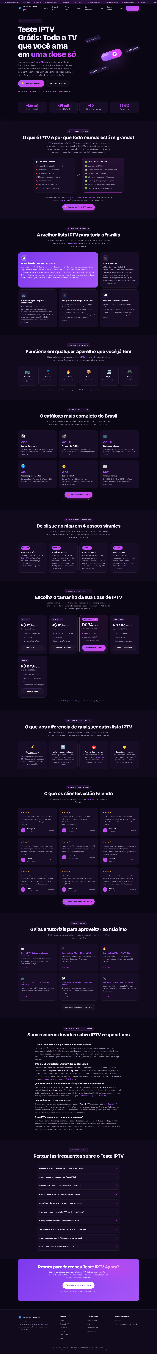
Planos (78, 8)
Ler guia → (25, 967)
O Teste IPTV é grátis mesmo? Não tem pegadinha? (78, 1168)
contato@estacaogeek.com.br (126, 1324)
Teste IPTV (67, 8)
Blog (101, 8)
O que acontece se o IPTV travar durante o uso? (78, 1238)
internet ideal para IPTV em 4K (93, 1096)
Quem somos (109, 8)
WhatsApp (119, 1320)
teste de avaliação (101, 1350)
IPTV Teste (26, 277)
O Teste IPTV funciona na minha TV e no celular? (78, 1186)
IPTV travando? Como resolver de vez (118, 982)
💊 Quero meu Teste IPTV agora (78, 207)
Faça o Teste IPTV (71, 701)
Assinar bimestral (63, 648)
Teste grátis (132, 8)
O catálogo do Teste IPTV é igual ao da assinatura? (78, 1203)
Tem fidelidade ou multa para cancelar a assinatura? (78, 1229)
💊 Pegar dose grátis (31, 83)
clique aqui (93, 390)
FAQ (121, 8)
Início (46, 8)
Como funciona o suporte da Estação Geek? (78, 1247)
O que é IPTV (55, 8)
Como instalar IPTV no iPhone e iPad (76, 953)
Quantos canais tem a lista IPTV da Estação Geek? (78, 1212)
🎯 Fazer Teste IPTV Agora (78, 495)
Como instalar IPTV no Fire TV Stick (117, 953)
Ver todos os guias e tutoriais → (78, 1007)
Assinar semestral (124, 648)
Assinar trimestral (94, 648)
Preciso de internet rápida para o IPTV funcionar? (78, 1194)
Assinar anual (32, 691)
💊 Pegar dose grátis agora (78, 1285)
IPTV (49, 143)
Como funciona (88, 8)
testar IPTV (102, 935)
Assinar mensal (32, 648)
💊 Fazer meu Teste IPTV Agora (78, 902)
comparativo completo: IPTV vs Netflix (59, 1079)
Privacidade (91, 1331)
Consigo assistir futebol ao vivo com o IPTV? (78, 1221)
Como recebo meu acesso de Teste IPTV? (78, 1177)
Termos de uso (92, 1328)
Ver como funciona (58, 83)
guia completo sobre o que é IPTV (84, 197)
